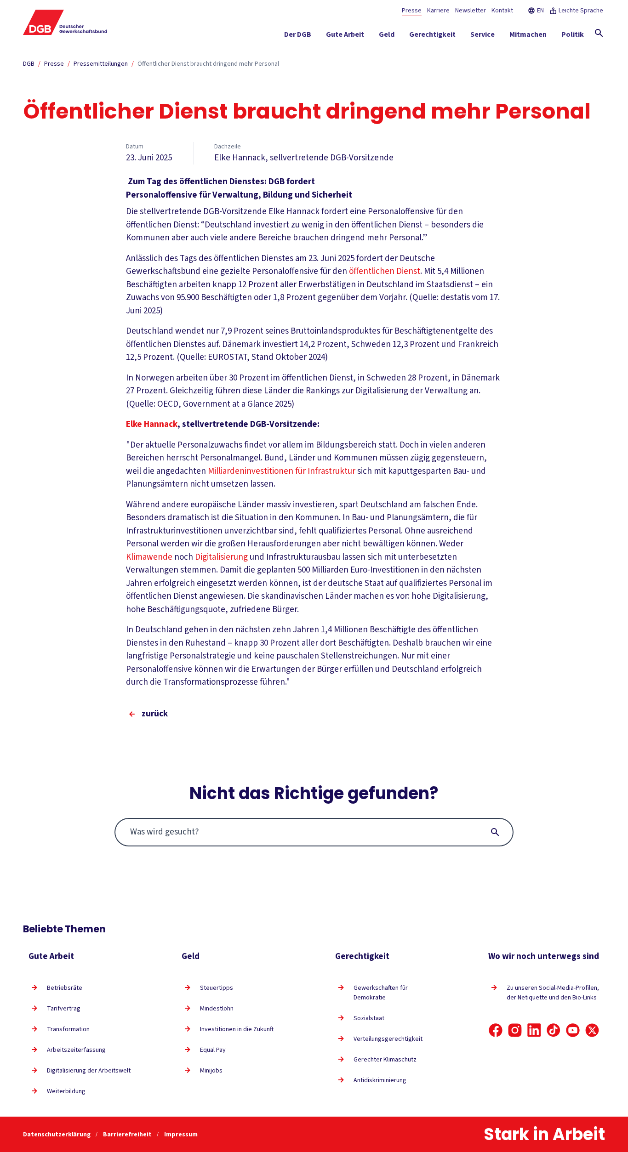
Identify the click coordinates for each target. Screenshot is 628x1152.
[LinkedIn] (534, 1030)
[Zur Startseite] (65, 22)
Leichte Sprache (581, 10)
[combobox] (314, 832)
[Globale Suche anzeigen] (599, 33)
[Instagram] (515, 1030)
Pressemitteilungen (101, 63)
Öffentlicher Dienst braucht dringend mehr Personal (208, 63)
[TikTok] (553, 1030)
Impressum (181, 1134)
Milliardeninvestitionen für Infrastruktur (281, 471)
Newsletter (470, 10)
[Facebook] (495, 1030)
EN (540, 10)
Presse (412, 10)
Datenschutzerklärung (57, 1134)
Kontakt (502, 10)
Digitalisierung (222, 557)
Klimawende (150, 557)
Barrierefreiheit (128, 1134)
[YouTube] (572, 1030)
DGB (28, 63)
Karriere (438, 10)
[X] (592, 1030)
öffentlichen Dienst (384, 271)
